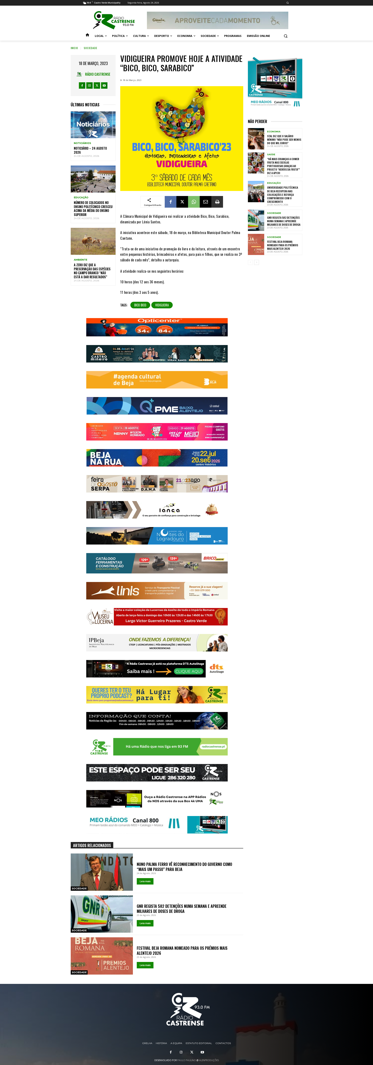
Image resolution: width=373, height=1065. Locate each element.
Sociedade (90, 48)
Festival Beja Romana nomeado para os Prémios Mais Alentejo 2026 (182, 950)
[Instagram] (89, 85)
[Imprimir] (217, 202)
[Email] (205, 202)
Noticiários (82, 143)
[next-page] (256, 262)
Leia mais (145, 881)
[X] (97, 85)
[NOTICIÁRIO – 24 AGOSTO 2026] (93, 124)
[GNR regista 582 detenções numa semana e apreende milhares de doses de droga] (102, 914)
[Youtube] (104, 85)
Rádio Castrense (97, 74)
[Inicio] (87, 36)
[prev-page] (250, 262)
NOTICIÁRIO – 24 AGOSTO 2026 (90, 150)
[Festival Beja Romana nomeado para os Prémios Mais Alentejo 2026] (102, 956)
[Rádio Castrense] (114, 20)
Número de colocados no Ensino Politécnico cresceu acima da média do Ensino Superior (93, 208)
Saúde (271, 155)
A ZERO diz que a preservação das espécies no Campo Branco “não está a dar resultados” (92, 271)
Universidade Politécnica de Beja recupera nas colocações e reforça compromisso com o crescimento (282, 194)
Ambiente (80, 260)
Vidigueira (162, 305)
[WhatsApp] (194, 202)
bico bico (140, 305)
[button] (287, 3)
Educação (81, 197)
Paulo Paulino (186, 1060)
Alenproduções (209, 1060)
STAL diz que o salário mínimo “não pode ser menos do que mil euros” (284, 139)
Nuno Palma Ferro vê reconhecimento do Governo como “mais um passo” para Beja (184, 866)
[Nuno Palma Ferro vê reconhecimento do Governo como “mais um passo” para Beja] (102, 872)
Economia (273, 132)
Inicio (74, 48)
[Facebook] (82, 85)
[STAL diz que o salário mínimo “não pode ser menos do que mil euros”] (256, 138)
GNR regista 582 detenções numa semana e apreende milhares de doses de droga (182, 908)
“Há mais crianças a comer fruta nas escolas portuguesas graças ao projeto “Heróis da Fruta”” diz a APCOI (283, 166)
